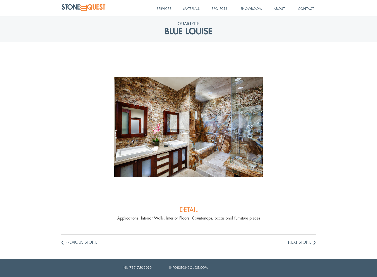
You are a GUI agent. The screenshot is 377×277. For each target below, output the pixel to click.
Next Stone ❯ (302, 242)
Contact (306, 9)
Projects (219, 9)
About (279, 9)
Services (164, 9)
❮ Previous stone (79, 242)
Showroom (251, 9)
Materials (191, 9)
